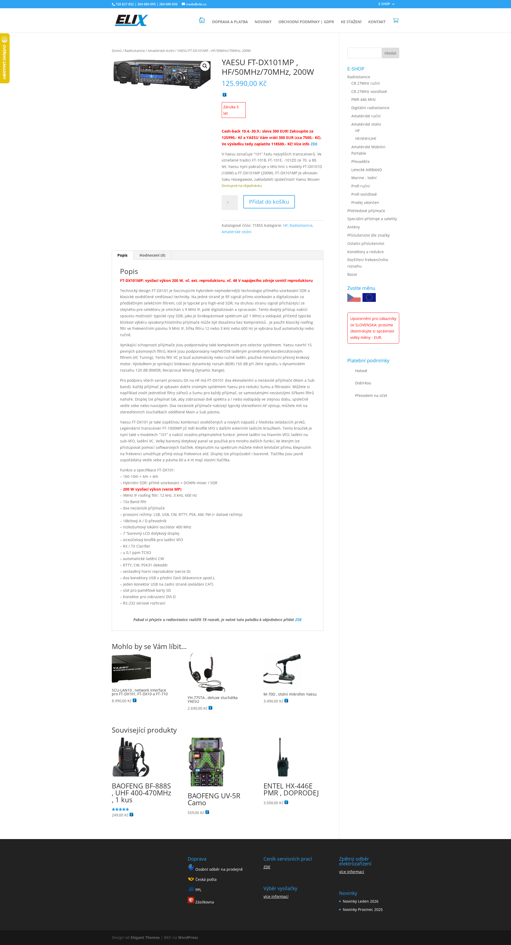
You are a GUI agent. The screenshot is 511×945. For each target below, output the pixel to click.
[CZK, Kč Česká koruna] (354, 298)
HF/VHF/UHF (365, 138)
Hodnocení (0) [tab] (152, 255)
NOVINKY (263, 22)
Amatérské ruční (366, 115)
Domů (117, 50)
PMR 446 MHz (363, 99)
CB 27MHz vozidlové (369, 91)
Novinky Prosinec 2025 (363, 909)
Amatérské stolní (161, 50)
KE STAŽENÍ (351, 22)
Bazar (352, 274)
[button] (205, 66)
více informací (276, 896)
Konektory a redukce (365, 251)
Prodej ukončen (365, 202)
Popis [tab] (122, 255)
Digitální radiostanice (370, 107)
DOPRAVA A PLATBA (230, 22)
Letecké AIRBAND (366, 169)
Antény (353, 226)
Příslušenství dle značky (368, 235)
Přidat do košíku (269, 201)
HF (285, 225)
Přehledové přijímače (366, 210)
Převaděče (360, 161)
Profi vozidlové (364, 194)
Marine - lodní (364, 177)
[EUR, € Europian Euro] (369, 298)
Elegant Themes (145, 937)
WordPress (188, 937)
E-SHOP (384, 4)
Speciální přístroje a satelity (372, 218)
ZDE (266, 866)
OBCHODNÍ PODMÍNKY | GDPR (306, 22)
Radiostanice (135, 50)
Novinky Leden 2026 (360, 901)
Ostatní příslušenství (365, 243)
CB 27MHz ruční (365, 83)
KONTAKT (377, 22)
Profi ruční (360, 185)
